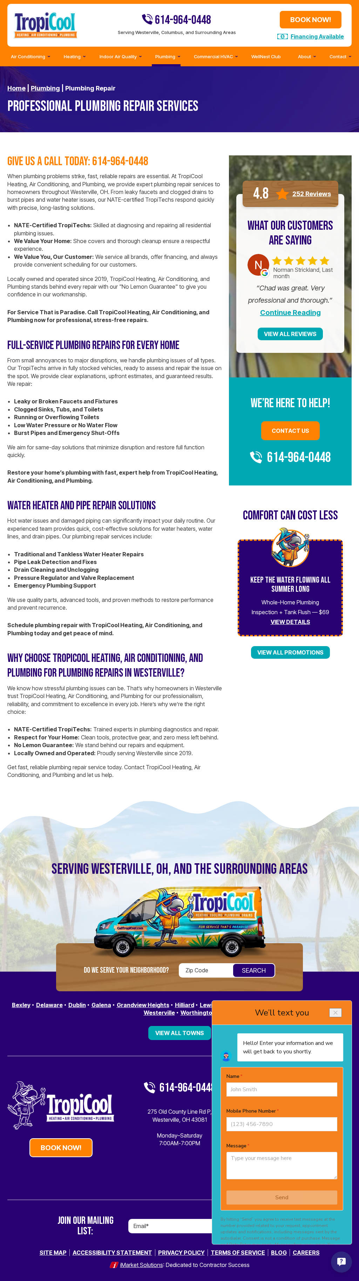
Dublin (77, 1004)
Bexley (21, 1004)
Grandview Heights (143, 1004)
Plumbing (45, 88)
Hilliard (184, 1004)
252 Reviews (311, 194)
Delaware (49, 1004)
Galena (101, 1004)
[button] (339, 56)
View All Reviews (290, 333)
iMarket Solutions (141, 1264)
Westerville (159, 1012)
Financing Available (317, 36)
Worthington (198, 1012)
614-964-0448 (182, 20)
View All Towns (179, 1033)
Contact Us (290, 430)
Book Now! (310, 19)
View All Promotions (290, 652)
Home (16, 88)
